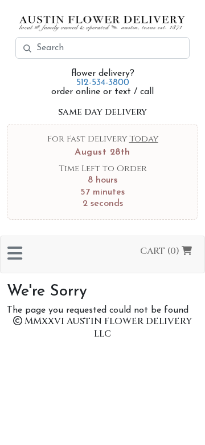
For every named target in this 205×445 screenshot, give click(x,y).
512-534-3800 (102, 82)
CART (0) (161, 251)
